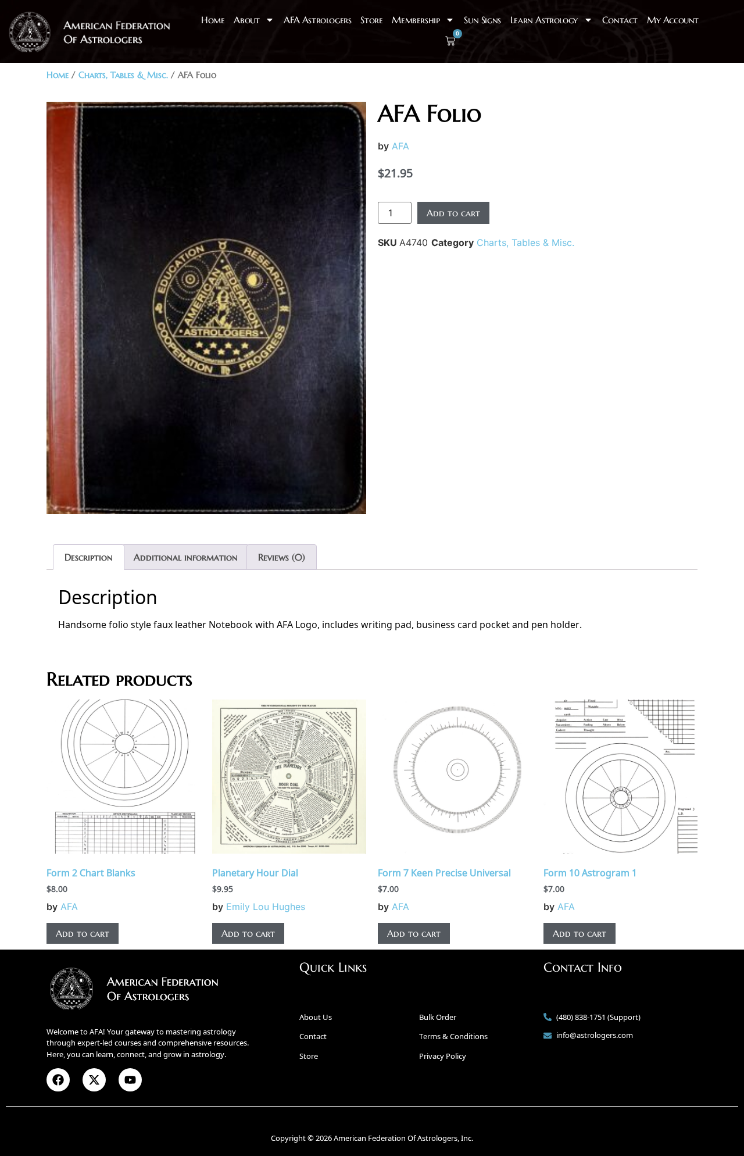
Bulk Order (437, 1017)
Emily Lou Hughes (265, 906)
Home (212, 20)
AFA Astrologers (317, 20)
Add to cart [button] (82, 933)
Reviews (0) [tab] (281, 557)
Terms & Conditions (453, 1036)
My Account (673, 20)
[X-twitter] (94, 1079)
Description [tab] (89, 557)
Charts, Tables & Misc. (123, 75)
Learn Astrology (544, 20)
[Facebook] (58, 1079)
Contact (620, 20)
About (246, 20)
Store (371, 20)
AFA (400, 146)
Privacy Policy (442, 1056)
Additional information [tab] (186, 557)
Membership (415, 20)
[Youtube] (130, 1079)
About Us (315, 1017)
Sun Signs (482, 20)
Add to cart (453, 213)
